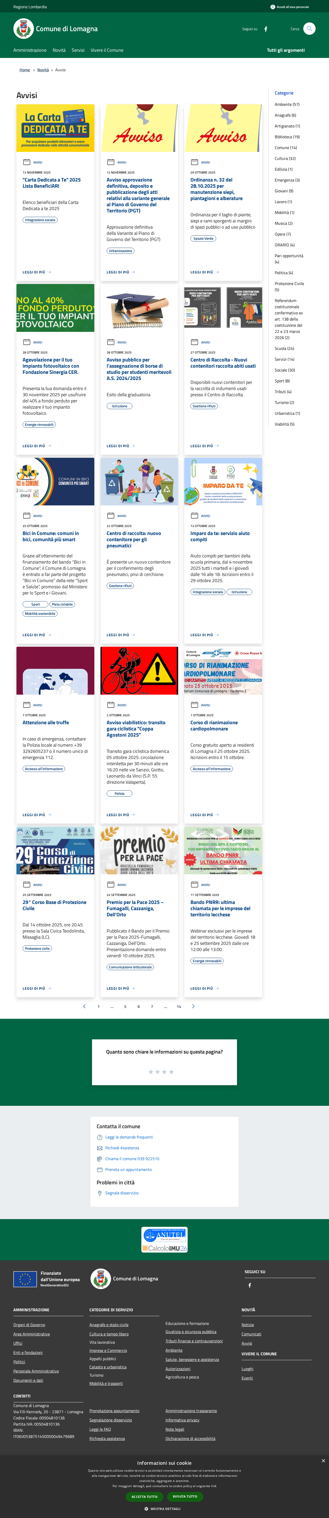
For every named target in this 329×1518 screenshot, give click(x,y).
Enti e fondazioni (28, 1352)
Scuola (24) (284, 348)
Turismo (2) (284, 402)
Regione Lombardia (30, 7)
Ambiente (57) (287, 104)
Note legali (175, 1429)
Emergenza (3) (287, 180)
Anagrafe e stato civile (109, 1325)
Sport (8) (282, 381)
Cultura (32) (285, 158)
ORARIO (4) (285, 245)
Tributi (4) (283, 392)
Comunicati (251, 1334)
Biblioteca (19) (287, 137)
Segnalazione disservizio (110, 1420)
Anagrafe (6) (285, 115)
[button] (164, 1509)
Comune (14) (286, 147)
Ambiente (174, 1350)
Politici (19, 1362)
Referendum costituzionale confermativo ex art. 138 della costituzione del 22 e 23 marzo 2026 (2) (289, 319)
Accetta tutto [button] (145, 1497)
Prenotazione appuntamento (114, 1411)
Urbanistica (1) (287, 413)
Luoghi (247, 1369)
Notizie (248, 1325)
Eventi (247, 1378)
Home (25, 70)
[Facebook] (264, 28)
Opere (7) (283, 234)
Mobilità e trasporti (106, 1383)
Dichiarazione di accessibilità (190, 1438)
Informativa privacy (182, 1420)
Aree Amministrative (31, 1334)
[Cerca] (309, 28)
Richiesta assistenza (107, 1438)
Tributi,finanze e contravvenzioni (194, 1341)
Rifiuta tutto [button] (185, 1496)
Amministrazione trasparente (191, 1411)
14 (179, 1006)
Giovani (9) (284, 191)
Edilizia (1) (284, 169)
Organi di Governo (29, 1325)
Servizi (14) (284, 359)
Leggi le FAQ (100, 1429)
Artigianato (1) (287, 126)
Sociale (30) (285, 370)
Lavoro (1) (283, 202)
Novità (43, 70)
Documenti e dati (28, 1380)
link (213, 1486)
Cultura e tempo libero (109, 1334)
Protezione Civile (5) (289, 286)
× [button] (323, 1461)
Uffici (17, 1343)
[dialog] (164, 1486)
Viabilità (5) (284, 424)
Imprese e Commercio (108, 1350)
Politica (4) (284, 273)
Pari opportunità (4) (289, 259)
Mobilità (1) (284, 212)
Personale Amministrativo (36, 1371)
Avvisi (37, 162)
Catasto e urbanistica (107, 1367)
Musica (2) (284, 223)
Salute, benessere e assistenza (192, 1359)
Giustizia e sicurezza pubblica (191, 1332)
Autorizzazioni (178, 1369)
